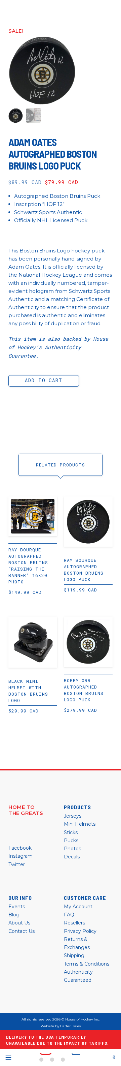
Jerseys (72, 816)
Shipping (74, 955)
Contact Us (21, 931)
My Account (78, 907)
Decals (72, 857)
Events (16, 907)
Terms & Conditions (86, 964)
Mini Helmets (79, 824)
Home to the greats (25, 810)
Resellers (74, 923)
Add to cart (43, 380)
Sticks (71, 832)
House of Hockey (59, 1057)
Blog (13, 915)
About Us (19, 923)
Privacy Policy (80, 931)
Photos (72, 849)
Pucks (71, 840)
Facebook (20, 848)
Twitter (16, 864)
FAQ (69, 915)
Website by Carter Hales (61, 1026)
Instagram (20, 856)
